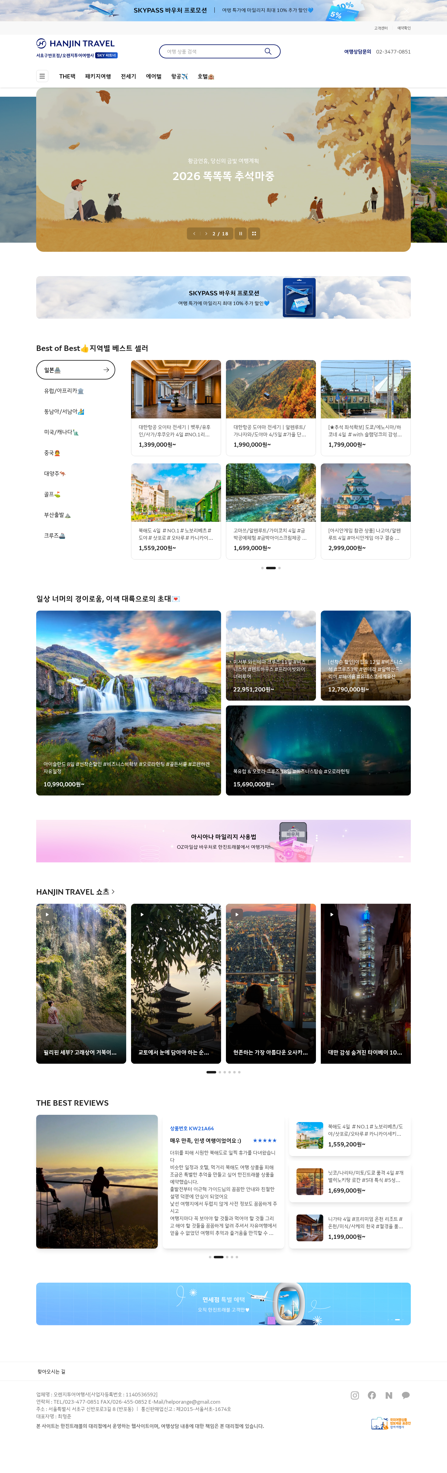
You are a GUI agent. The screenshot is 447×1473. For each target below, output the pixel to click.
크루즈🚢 (54, 535)
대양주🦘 (55, 473)
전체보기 (254, 233)
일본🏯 (52, 370)
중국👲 (52, 452)
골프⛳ (52, 494)
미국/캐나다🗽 (61, 432)
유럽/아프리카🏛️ (64, 390)
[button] (262, 568)
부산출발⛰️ (57, 514)
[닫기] (406, 10)
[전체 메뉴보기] (42, 76)
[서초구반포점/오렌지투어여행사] (77, 43)
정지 (241, 233)
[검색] (268, 51)
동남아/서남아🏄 (64, 411)
